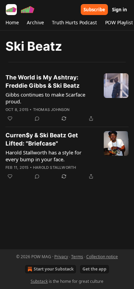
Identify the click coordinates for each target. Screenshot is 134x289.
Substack (39, 281)
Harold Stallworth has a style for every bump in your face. (43, 156)
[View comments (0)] (37, 118)
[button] (12, 22)
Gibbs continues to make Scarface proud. (45, 98)
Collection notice (102, 257)
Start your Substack (54, 269)
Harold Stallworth (54, 167)
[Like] (9, 118)
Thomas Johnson (51, 109)
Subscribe (94, 10)
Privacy (61, 257)
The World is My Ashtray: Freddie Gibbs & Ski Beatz (42, 81)
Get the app (94, 269)
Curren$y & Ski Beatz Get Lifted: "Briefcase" (41, 139)
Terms (77, 257)
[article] (67, 98)
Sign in (119, 10)
